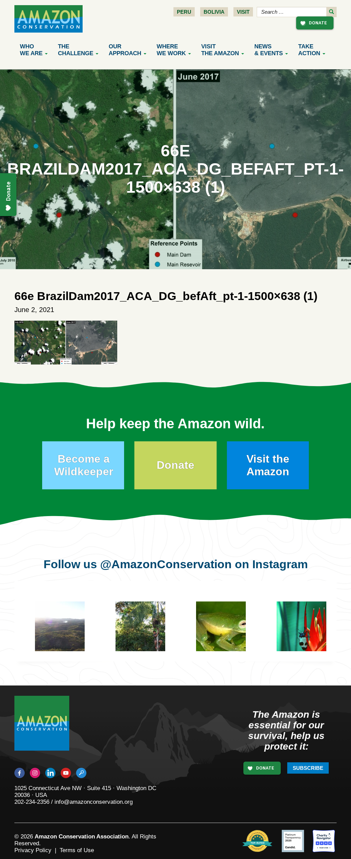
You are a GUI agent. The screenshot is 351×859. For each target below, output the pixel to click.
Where (171, 50)
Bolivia (214, 12)
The (75, 50)
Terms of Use (77, 850)
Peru (184, 12)
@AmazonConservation (166, 564)
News (268, 50)
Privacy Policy (32, 850)
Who (31, 50)
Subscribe (308, 768)
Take (309, 50)
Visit (243, 12)
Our (125, 50)
